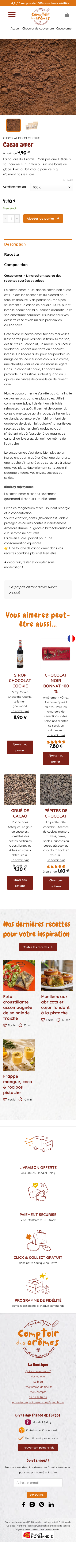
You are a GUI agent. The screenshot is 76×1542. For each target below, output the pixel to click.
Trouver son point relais (38, 1447)
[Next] (69, 76)
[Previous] (7, 76)
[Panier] (67, 14)
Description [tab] (15, 244)
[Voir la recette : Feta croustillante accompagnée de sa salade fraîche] (19, 975)
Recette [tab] (11, 254)
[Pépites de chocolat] (56, 789)
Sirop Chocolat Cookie (20, 680)
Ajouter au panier (40, 218)
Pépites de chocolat (56, 813)
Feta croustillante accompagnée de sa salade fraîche (17, 1007)
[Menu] (12, 15)
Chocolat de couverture (38, 28)
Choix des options (20, 882)
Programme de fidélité (38, 1386)
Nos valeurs (38, 1376)
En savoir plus (20, 711)
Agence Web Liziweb (27, 1529)
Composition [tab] (16, 264)
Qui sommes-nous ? (38, 1371)
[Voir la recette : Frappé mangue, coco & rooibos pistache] (19, 1055)
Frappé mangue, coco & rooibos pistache (17, 1084)
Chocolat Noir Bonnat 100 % (56, 683)
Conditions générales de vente (52, 1525)
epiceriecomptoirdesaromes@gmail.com (38, 1402)
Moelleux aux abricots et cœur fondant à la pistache (55, 1004)
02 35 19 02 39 (38, 1397)
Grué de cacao (20, 813)
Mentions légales (26, 1525)
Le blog (38, 1381)
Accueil (15, 28)
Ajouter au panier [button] (20, 747)
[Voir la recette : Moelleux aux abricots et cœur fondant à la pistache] (57, 975)
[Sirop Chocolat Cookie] (20, 653)
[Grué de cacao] (20, 789)
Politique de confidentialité (42, 1522)
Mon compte (38, 1392)
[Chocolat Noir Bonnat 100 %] (56, 653)
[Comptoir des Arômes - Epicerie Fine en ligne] (40, 16)
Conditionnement (14, 186)
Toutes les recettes (36, 947)
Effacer (68, 179)
